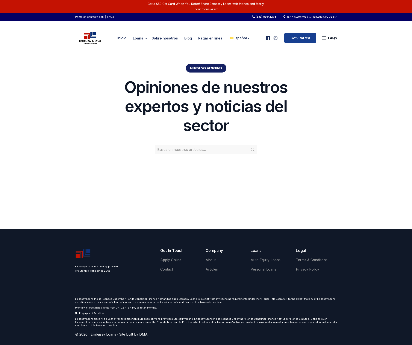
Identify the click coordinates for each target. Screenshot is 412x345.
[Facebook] (267, 36)
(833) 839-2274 (266, 16)
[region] (56, 311)
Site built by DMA (133, 334)
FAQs (110, 16)
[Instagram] (275, 36)
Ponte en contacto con (89, 16)
